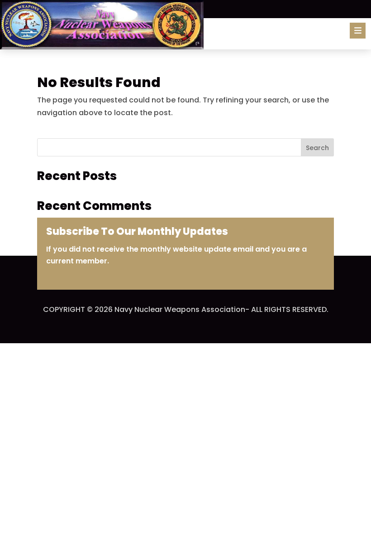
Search (317, 147)
